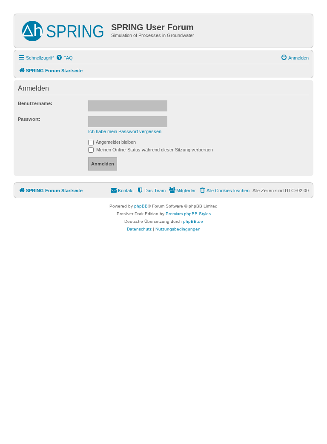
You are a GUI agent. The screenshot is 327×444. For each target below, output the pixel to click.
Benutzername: (35, 103)
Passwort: (29, 119)
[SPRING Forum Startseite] (63, 29)
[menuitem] (64, 58)
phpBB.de (193, 221)
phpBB (141, 206)
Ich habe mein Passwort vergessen (124, 131)
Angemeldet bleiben (115, 142)
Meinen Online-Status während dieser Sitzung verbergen (154, 149)
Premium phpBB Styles (188, 213)
